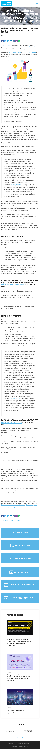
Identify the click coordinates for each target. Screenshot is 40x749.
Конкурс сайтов (22, 532)
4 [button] (20, 737)
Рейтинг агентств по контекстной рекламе (13, 505)
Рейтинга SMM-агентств (11, 423)
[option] (21, 731)
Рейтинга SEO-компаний (29, 52)
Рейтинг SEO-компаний (22, 572)
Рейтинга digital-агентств (21, 47)
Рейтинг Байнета (6, 45)
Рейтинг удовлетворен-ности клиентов (22, 598)
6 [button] (24, 737)
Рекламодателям (23, 746)
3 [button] (19, 737)
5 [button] (22, 737)
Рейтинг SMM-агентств (22, 558)
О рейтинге (15, 746)
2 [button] (17, 737)
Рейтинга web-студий (15, 52)
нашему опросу (16, 185)
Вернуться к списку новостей (11, 520)
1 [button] (15, 737)
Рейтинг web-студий (22, 545)
